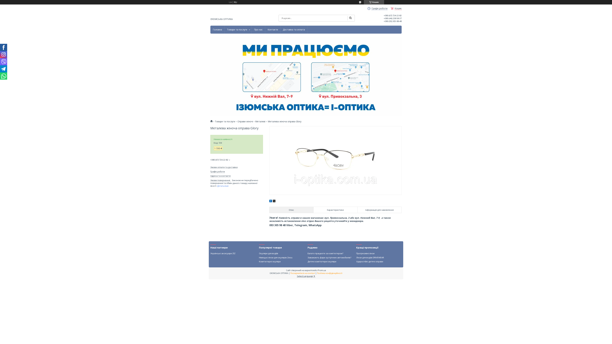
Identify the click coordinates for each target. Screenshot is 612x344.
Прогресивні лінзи (365, 253)
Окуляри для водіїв (268, 253)
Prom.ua (322, 270)
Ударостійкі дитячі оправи (369, 261)
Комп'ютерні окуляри (270, 261)
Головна (217, 29)
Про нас (258, 29)
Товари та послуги (237, 29)
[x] (274, 201)
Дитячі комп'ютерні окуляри (322, 261)
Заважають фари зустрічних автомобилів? (329, 257)
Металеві (260, 121)
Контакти (273, 29)
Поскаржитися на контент (302, 273)
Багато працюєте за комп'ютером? (325, 253)
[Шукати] (350, 18)
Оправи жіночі (245, 121)
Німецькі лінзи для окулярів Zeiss (275, 257)
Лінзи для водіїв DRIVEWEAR (370, 257)
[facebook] (270, 201)
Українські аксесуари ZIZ (222, 253)
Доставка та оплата (294, 29)
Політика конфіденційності (329, 273)
